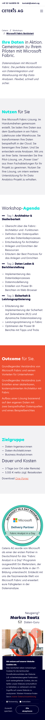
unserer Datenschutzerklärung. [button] (23, 696)
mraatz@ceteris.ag (20, 622)
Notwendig (13, 701)
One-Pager (21, 478)
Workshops (17, 30)
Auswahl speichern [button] (8, 709)
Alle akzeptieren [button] (27, 709)
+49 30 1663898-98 (10, 3)
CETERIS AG (12, 10)
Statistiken (26, 701)
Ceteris (5, 30)
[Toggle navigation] (41, 11)
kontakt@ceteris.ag (30, 3)
